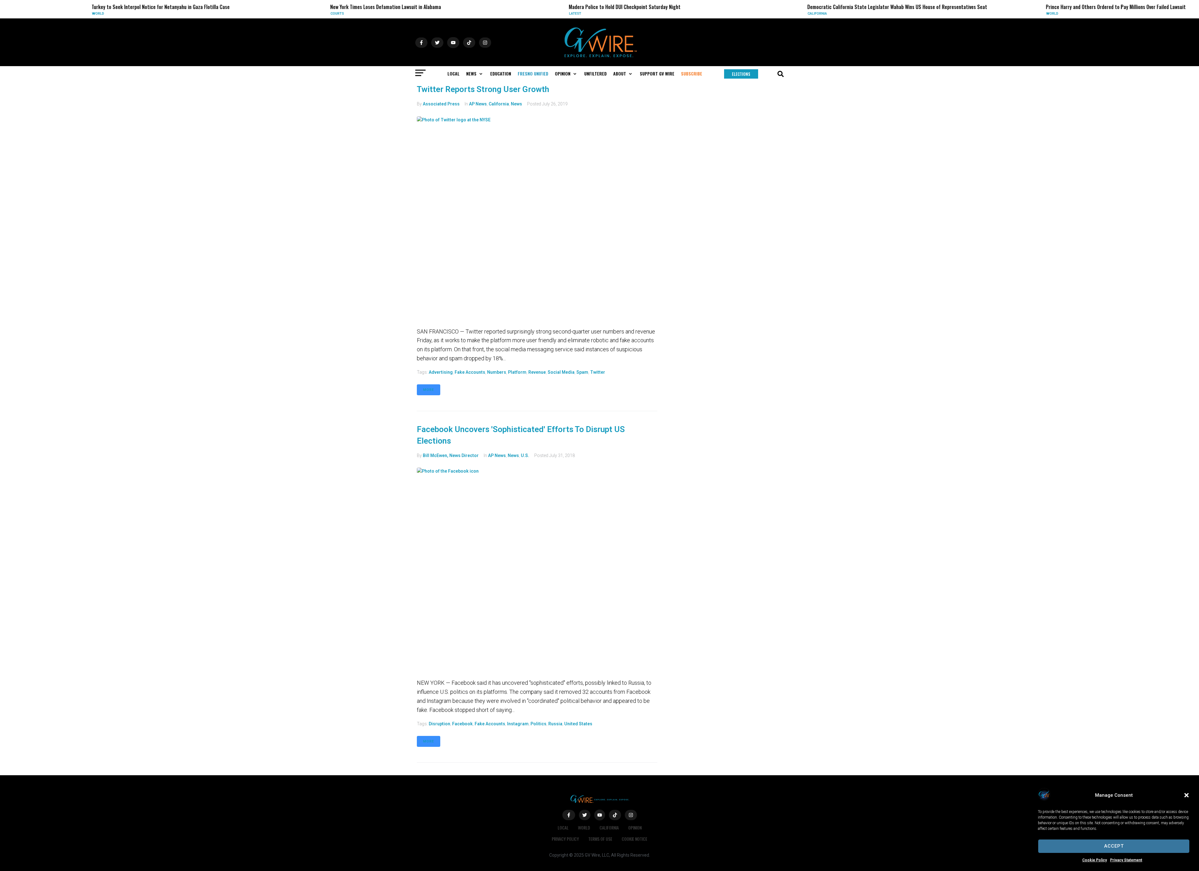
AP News (478, 103)
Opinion (635, 827)
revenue (537, 372)
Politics (538, 723)
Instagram (518, 723)
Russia (555, 723)
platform (517, 372)
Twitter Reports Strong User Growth (483, 89)
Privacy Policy (565, 838)
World (32, 14)
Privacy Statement (1126, 860)
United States (578, 723)
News (516, 103)
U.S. (525, 455)
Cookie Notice (634, 838)
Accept (1114, 846)
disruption (439, 723)
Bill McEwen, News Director (451, 455)
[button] (1186, 795)
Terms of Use (600, 838)
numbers (496, 372)
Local (563, 827)
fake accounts (470, 372)
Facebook (462, 723)
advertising (441, 372)
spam (582, 372)
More (428, 390)
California (751, 14)
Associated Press (441, 103)
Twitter (597, 372)
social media (561, 372)
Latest (509, 14)
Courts (271, 14)
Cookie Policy (1094, 860)
